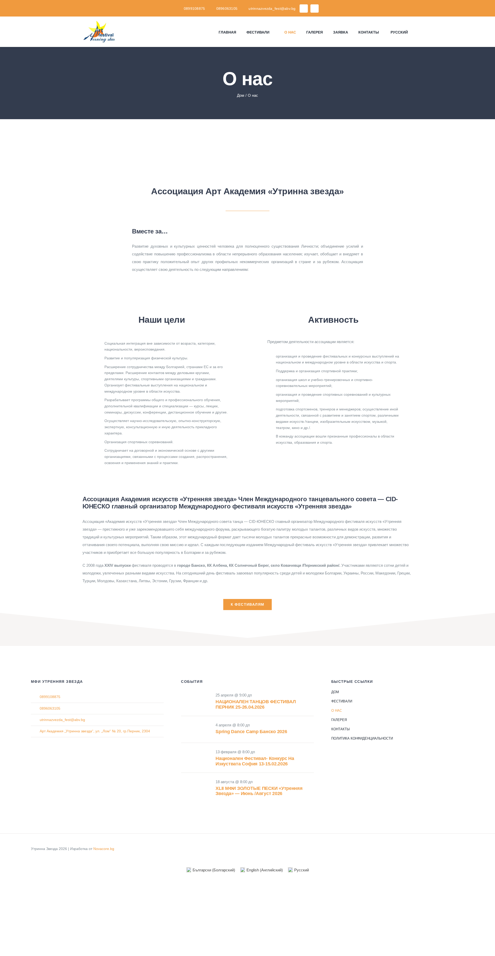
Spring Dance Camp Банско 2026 (251, 731)
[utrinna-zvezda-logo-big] (247, 123)
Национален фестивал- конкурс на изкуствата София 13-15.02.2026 (255, 761)
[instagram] (314, 8)
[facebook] (304, 8)
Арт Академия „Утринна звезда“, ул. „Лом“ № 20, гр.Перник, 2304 (95, 731)
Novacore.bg (103, 849)
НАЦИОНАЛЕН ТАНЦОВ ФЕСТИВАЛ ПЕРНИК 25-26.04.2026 (256, 704)
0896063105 (50, 708)
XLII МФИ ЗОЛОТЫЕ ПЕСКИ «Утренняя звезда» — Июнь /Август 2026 (259, 791)
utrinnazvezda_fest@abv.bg (62, 720)
